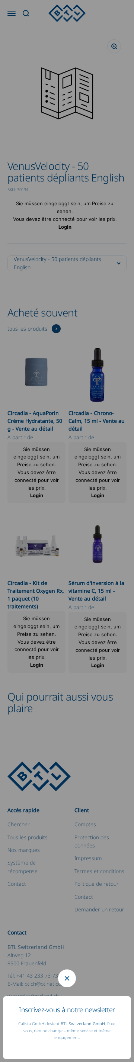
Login (64, 227)
